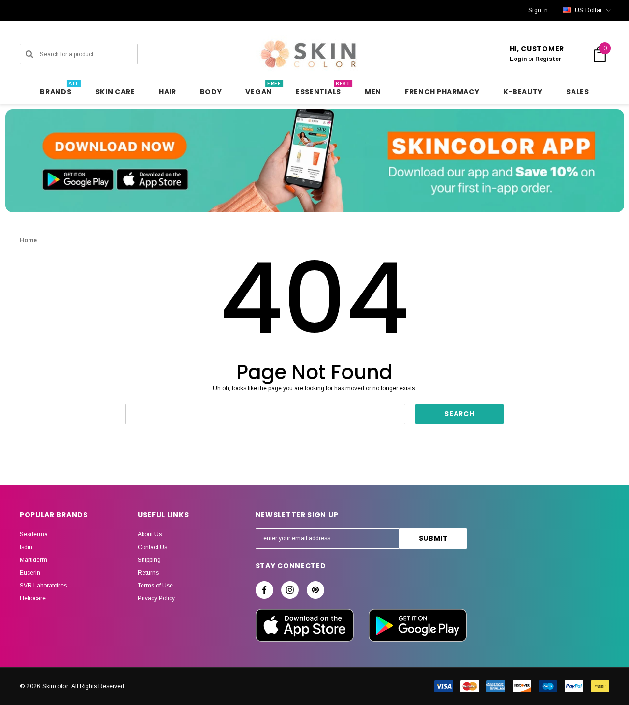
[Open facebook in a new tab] (264, 590)
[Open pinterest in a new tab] (315, 590)
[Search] (29, 54)
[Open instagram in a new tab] (290, 590)
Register (548, 59)
